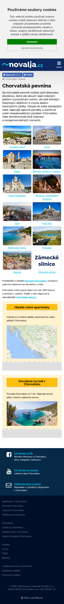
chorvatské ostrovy (26, 297)
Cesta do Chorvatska (12, 527)
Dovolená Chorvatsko (12, 505)
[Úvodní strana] (3, 78)
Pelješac (46, 247)
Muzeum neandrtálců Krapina (46, 197)
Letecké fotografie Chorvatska (17, 536)
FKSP (5, 553)
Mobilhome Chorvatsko (13, 514)
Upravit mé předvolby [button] (32, 48)
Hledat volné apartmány (32, 307)
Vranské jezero (17, 147)
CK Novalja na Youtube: (26, 470)
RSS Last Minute (33, 597)
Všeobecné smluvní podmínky (17, 566)
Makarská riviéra (17, 247)
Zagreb (17, 272)
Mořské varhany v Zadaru (47, 171)
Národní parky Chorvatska (15, 531)
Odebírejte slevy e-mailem (27, 484)
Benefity (6, 557)
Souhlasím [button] (32, 41)
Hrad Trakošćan (17, 195)
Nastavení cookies (11, 570)
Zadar (17, 171)
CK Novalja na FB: (23, 453)
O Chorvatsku (11, 78)
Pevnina (22, 78)
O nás (5, 548)
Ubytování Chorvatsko (13, 510)
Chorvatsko (8, 522)
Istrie (47, 147)
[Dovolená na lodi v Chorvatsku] (32, 413)
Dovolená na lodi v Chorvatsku (32, 382)
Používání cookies (11, 574)
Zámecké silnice (47, 272)
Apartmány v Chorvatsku (14, 501)
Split (17, 223)
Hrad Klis (47, 223)
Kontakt (6, 544)
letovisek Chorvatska (35, 280)
